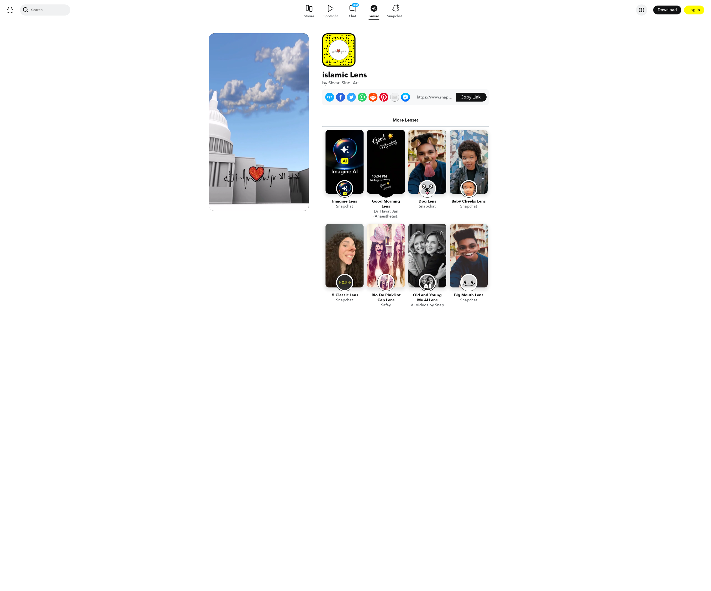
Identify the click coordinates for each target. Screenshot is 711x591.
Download (667, 9)
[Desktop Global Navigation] (10, 10)
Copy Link (470, 97)
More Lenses (406, 120)
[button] (329, 97)
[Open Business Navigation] (641, 10)
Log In (694, 9)
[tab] (405, 120)
